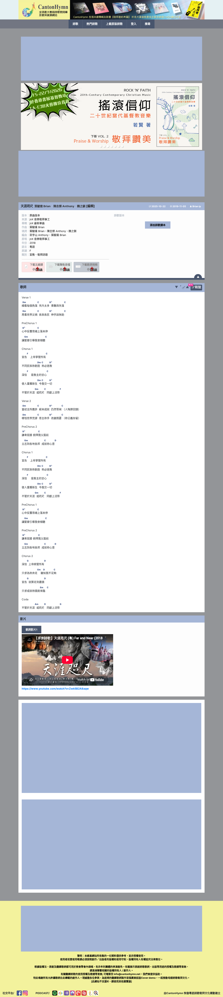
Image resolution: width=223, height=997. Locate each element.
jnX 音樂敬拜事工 (40, 219)
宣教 (32, 254)
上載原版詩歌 (114, 24)
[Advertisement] (111, 59)
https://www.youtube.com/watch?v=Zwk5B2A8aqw (55, 688)
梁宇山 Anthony (39, 235)
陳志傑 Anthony (63, 206)
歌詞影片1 (31, 629)
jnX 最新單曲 (37, 223)
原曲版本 (35, 215)
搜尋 (147, 24)
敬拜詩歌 (42, 254)
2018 (33, 242)
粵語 (32, 246)
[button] (26, 116)
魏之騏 (81, 206)
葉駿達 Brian (42, 206)
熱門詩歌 (92, 24)
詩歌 (75, 24)
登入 (133, 24)
